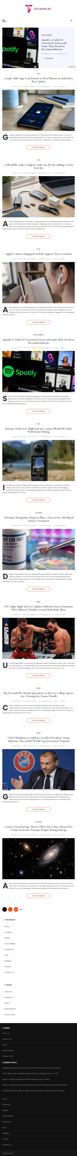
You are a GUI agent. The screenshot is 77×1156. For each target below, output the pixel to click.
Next (21, 909)
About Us (8, 991)
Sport (38, 602)
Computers (9, 949)
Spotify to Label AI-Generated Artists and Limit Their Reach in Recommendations (38, 341)
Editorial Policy (10, 1009)
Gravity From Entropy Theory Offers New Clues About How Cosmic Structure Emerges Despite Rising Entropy (38, 828)
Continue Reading (38, 147)
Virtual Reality (9, 944)
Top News (38, 513)
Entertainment (38, 335)
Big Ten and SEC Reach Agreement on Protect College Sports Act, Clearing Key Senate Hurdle (38, 694)
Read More (49, 58)
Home (6, 926)
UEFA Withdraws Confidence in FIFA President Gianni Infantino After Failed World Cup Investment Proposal (39, 739)
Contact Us (9, 972)
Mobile (7, 938)
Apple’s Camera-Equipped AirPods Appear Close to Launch (38, 254)
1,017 (16, 909)
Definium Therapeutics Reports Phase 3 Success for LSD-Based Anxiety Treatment (38, 519)
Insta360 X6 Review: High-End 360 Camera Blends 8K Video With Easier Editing (56, 44)
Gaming (7, 966)
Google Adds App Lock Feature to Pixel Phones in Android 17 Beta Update (38, 80)
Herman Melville (46, 86)
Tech (43, 35)
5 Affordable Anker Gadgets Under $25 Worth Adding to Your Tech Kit (38, 166)
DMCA (6, 1003)
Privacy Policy (9, 1014)
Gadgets (7, 961)
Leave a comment (59, 86)
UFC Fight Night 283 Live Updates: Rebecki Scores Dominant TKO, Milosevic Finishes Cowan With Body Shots (38, 608)
